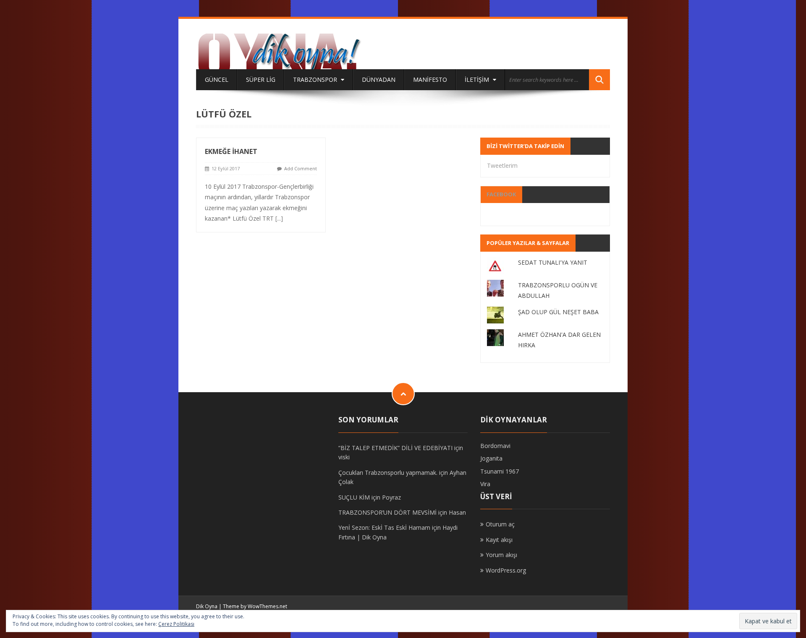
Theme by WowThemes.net (255, 606)
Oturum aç (500, 524)
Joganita (491, 458)
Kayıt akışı (499, 540)
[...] (279, 218)
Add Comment (300, 168)
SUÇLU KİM (354, 497)
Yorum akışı (501, 555)
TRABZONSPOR (316, 79)
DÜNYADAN (378, 79)
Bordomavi (495, 446)
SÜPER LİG (260, 79)
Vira (485, 484)
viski (344, 457)
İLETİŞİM (478, 79)
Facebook (501, 194)
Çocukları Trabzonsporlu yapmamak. (387, 473)
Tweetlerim (502, 165)
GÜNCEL (216, 79)
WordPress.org (506, 570)
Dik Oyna (206, 606)
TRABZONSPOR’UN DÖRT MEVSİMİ (387, 512)
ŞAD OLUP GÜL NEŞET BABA (558, 312)
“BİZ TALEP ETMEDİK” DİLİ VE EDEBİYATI (395, 448)
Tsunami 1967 (499, 471)
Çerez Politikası (176, 624)
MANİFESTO (430, 79)
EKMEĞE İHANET (231, 151)
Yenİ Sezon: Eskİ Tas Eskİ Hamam (384, 527)
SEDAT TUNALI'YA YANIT (552, 262)
